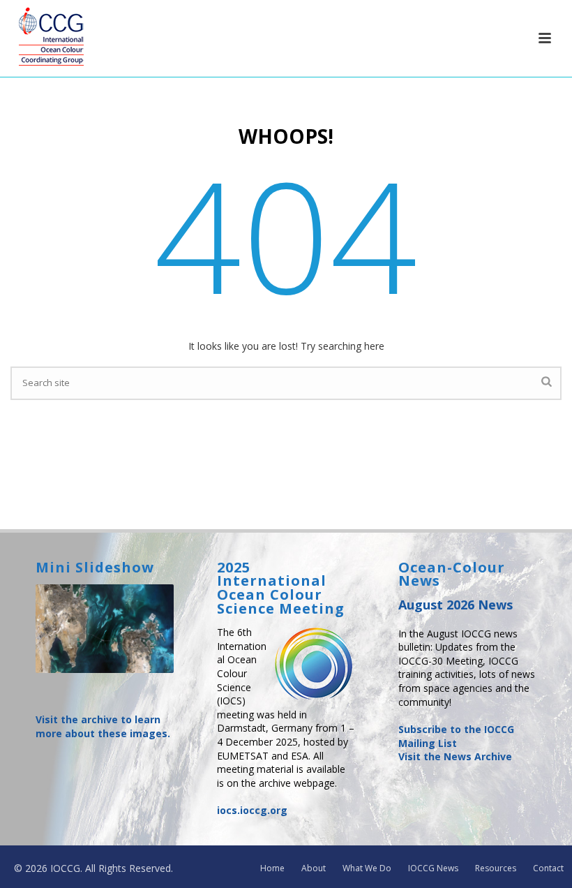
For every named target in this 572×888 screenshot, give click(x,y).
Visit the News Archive (455, 756)
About (313, 868)
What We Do (367, 868)
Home (272, 868)
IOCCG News (433, 868)
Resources (495, 868)
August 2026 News (455, 604)
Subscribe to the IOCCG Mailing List (456, 736)
